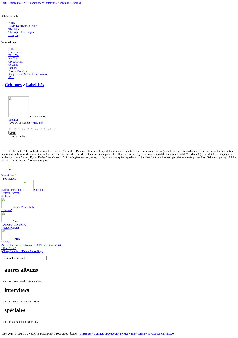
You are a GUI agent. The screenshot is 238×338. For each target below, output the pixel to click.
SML (11, 77)
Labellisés (35, 84)
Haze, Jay (13, 35)
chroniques (15, 2)
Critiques (13, 84)
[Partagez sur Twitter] (9, 169)
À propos (85, 333)
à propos (76, 2)
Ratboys (12, 67)
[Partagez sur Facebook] (9, 166)
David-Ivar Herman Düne (22, 25)
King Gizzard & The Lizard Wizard (28, 74)
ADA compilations (33, 2)
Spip (133, 333)
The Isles (13, 119)
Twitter (124, 333)
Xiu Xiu (12, 58)
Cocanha (13, 64)
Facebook (112, 333)
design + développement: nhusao (156, 333)
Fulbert (12, 49)
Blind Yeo (13, 55)
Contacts (99, 333)
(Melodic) (37, 122)
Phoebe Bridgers (17, 70)
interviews (51, 2)
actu (5, 2)
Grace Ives (14, 52)
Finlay (11, 22)
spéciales (64, 2)
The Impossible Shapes (21, 32)
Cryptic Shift (15, 61)
